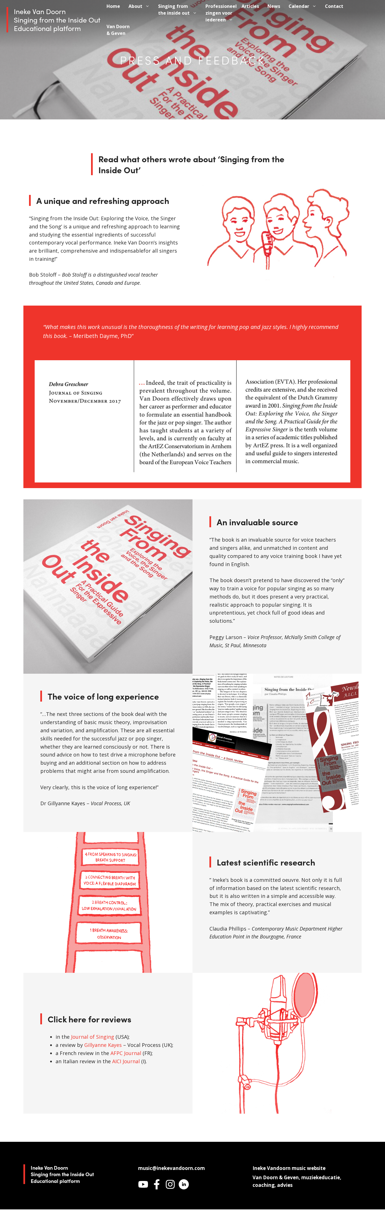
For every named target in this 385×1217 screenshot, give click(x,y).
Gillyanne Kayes (103, 1045)
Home (113, 6)
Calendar (299, 6)
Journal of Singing (92, 1036)
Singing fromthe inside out (174, 9)
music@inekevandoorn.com (171, 1168)
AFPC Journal (125, 1053)
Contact (334, 6)
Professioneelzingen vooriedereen (221, 13)
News (273, 6)
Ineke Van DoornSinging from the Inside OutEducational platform (57, 19)
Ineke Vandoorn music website (289, 1168)
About (135, 6)
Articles (250, 6)
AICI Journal (126, 1061)
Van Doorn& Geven (118, 29)
